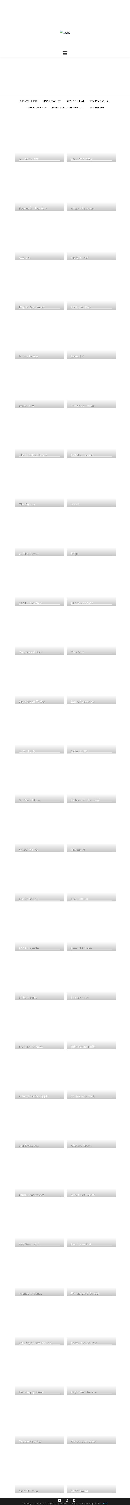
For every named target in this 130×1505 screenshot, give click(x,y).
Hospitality (52, 101)
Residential (75, 101)
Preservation (36, 107)
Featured (28, 101)
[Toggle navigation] (65, 53)
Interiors (96, 107)
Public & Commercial (68, 107)
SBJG (105, 1503)
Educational (100, 101)
